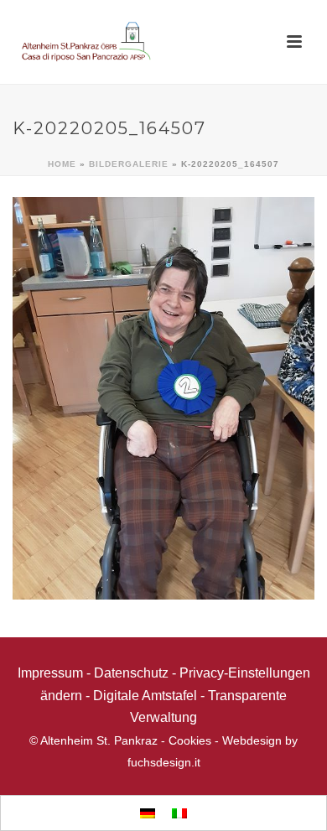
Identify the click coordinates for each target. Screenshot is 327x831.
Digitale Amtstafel (145, 695)
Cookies (190, 740)
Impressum (50, 673)
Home (62, 164)
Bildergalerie (129, 164)
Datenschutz (131, 673)
